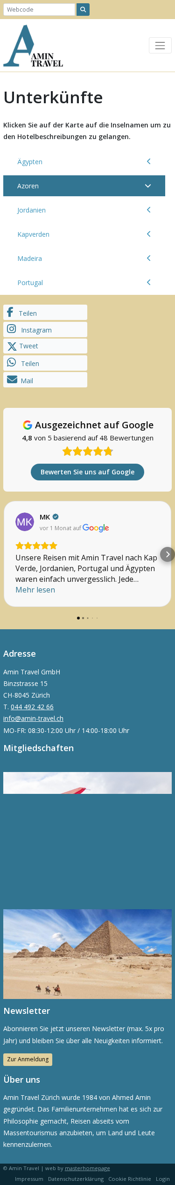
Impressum (29, 1178)
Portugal (30, 282)
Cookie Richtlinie (129, 1178)
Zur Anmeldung (28, 1059)
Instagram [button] (35, 330)
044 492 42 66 (32, 706)
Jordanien (31, 210)
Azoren (28, 185)
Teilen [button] (27, 313)
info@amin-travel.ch (33, 718)
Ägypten (29, 161)
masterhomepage (87, 1168)
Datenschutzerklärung (76, 1178)
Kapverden (33, 234)
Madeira (29, 258)
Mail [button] (27, 380)
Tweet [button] (27, 345)
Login (163, 1178)
